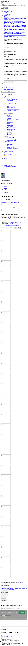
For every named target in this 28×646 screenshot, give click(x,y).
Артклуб (8, 112)
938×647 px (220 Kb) (15, 222)
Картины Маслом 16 (21, 588)
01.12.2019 (10, 223)
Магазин (6, 192)
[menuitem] (14, 87)
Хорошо (22, 612)
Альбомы (6, 190)
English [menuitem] (10, 87)
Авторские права (5, 644)
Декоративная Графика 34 (8, 588)
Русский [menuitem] (6, 87)
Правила (14, 642)
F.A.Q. (7, 640)
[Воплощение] (10, 202)
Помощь (3, 640)
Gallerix (7, 636)
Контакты (16, 640)
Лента (5, 188)
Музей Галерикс (8, 95)
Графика (3, 199)
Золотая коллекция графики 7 (9, 589)
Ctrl (15, 227)
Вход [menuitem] (5, 89)
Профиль (6, 186)
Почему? (20, 582)
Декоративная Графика (12, 225)
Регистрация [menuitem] (10, 89)
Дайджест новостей (9, 82)
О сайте (11, 640)
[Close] (1, 602)
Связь (5, 189)
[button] (8, 11)
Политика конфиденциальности (15, 643)
